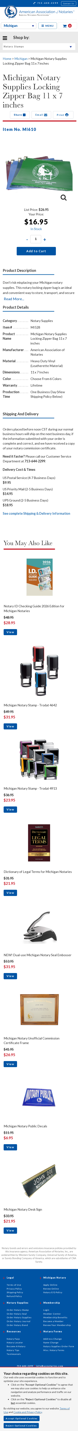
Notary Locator (15, 1342)
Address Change (52, 1339)
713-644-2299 (47, 3)
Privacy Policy (14, 1288)
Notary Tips (13, 1350)
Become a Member (53, 1321)
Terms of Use (14, 1285)
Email (39, 114)
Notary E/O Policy (52, 1292)
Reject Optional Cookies (21, 1425)
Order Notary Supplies (19, 1317)
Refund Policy (14, 1296)
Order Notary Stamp (18, 1310)
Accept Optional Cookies (22, 1418)
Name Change (51, 1342)
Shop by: (21, 37)
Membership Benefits (55, 1317)
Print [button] (61, 114)
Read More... (14, 299)
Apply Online (50, 1285)
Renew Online (51, 1288)
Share (18, 114)
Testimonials (14, 1354)
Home (7, 59)
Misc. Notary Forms (53, 1350)
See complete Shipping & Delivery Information (36, 513)
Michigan (21, 59)
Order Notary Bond (17, 1325)
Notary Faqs (13, 1339)
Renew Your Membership (57, 1325)
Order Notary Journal (18, 1321)
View (10, 632)
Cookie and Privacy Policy (27, 1412)
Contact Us (68, 3)
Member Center (52, 1314)
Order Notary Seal (17, 1314)
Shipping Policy (15, 1292)
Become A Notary (16, 1346)
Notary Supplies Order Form (58, 1346)
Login (46, 1310)
